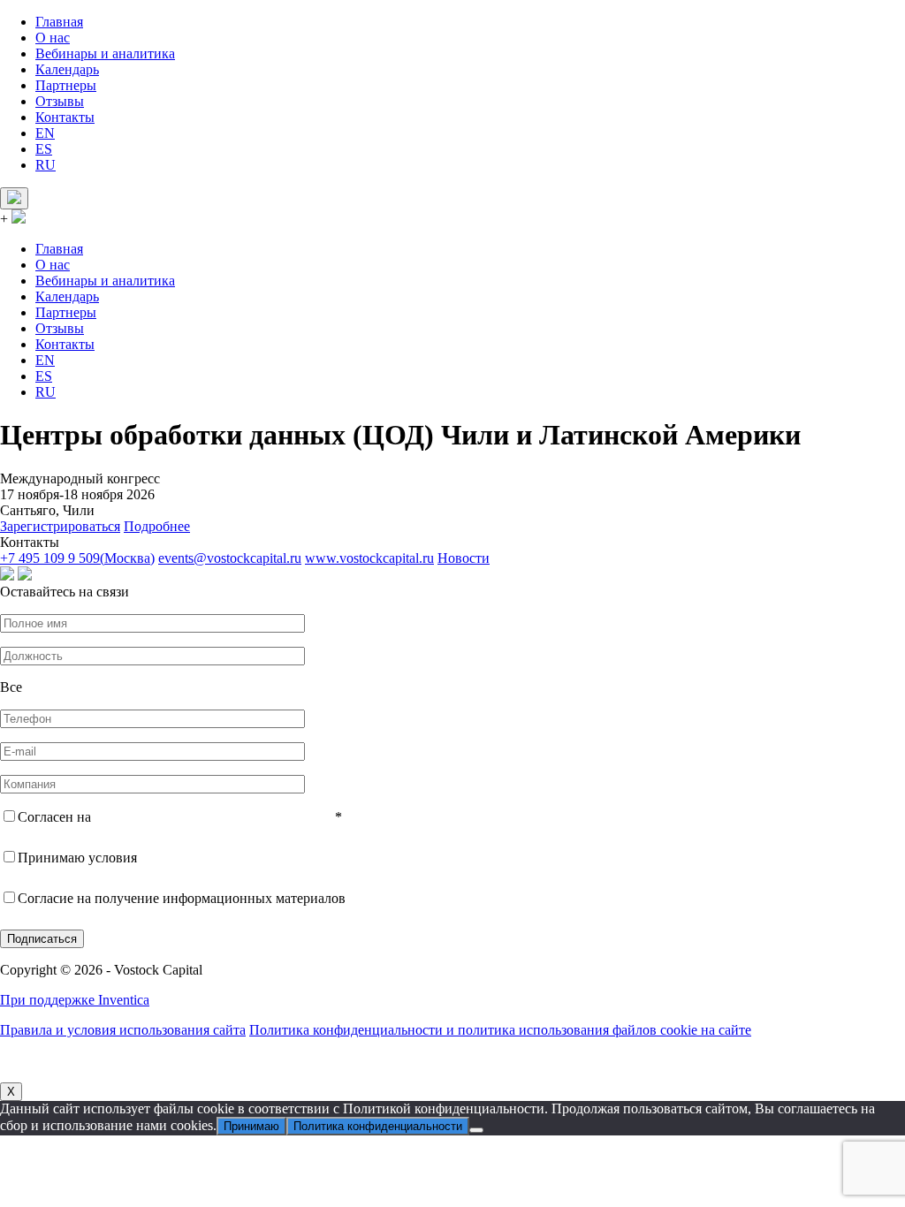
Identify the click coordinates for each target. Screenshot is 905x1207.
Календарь (67, 69)
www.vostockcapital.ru (369, 558)
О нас (52, 37)
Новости (463, 558)
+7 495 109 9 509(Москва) (77, 558)
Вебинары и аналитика (105, 53)
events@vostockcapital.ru (229, 558)
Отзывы (59, 101)
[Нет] (476, 1130)
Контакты (65, 117)
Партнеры (65, 85)
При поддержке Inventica (74, 999)
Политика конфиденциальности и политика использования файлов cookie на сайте (500, 1029)
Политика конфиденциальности (377, 1126)
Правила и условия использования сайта (123, 1029)
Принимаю (251, 1126)
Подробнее (157, 526)
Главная (59, 21)
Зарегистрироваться (60, 526)
